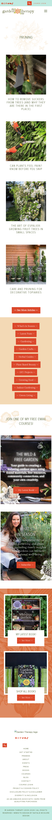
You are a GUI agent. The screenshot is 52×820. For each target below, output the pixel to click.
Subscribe (26, 565)
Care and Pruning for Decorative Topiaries (26, 290)
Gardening (26, 341)
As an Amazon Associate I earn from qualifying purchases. (26, 800)
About (26, 759)
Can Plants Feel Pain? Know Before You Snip (26, 167)
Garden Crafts (26, 349)
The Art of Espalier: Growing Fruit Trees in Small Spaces (26, 229)
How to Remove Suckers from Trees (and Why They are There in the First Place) (26, 104)
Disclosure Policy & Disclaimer (26, 792)
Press (26, 767)
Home (26, 749)
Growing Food (26, 380)
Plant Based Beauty (26, 364)
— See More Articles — (26, 310)
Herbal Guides (26, 357)
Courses (26, 774)
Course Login (40, 3)
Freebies (26, 756)
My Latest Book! (26, 490)
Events (26, 763)
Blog (26, 777)
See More (26, 640)
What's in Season (26, 326)
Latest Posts (26, 333)
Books (26, 770)
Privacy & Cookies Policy (26, 788)
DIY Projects (26, 372)
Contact (26, 781)
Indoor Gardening (26, 387)
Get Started (26, 752)
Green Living (26, 395)
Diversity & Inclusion (26, 795)
